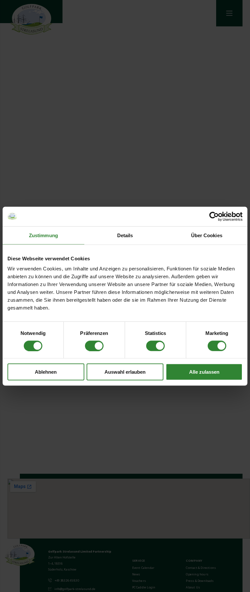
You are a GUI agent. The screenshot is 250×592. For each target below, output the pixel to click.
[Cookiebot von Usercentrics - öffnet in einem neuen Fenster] (214, 216)
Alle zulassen (204, 372)
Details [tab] (125, 235)
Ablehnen (46, 372)
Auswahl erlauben (125, 372)
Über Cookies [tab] (206, 235)
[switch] (94, 345)
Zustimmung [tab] (43, 235)
